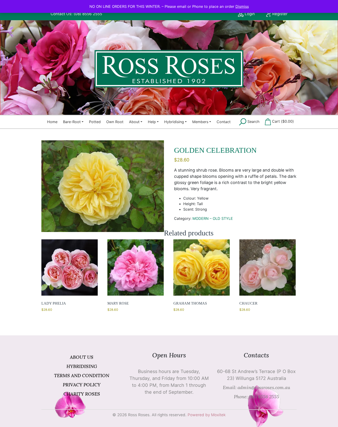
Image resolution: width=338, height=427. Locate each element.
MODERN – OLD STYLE (212, 218)
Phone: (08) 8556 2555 (256, 396)
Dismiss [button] (242, 6)
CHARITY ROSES (81, 394)
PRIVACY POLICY (81, 384)
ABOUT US (81, 357)
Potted (95, 121)
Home (52, 121)
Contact (224, 121)
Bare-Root (72, 121)
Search (252, 121)
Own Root (114, 121)
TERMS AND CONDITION (81, 375)
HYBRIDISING (81, 366)
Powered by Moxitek (207, 415)
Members (200, 121)
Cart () (282, 121)
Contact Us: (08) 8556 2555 (76, 13)
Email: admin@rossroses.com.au (256, 387)
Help (152, 121)
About (134, 121)
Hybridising (174, 121)
